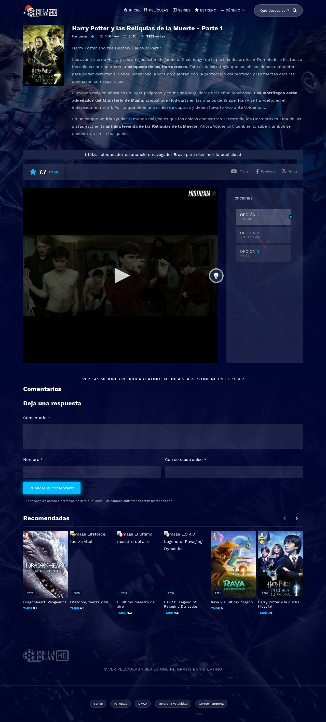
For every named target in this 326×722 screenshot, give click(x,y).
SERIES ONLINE (200, 379)
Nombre (33, 459)
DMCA (142, 703)
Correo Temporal (211, 703)
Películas (120, 703)
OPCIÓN (249, 216)
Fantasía (79, 36)
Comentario (36, 417)
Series (98, 703)
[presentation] (297, 518)
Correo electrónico (185, 459)
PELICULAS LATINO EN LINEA (150, 379)
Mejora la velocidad (173, 703)
